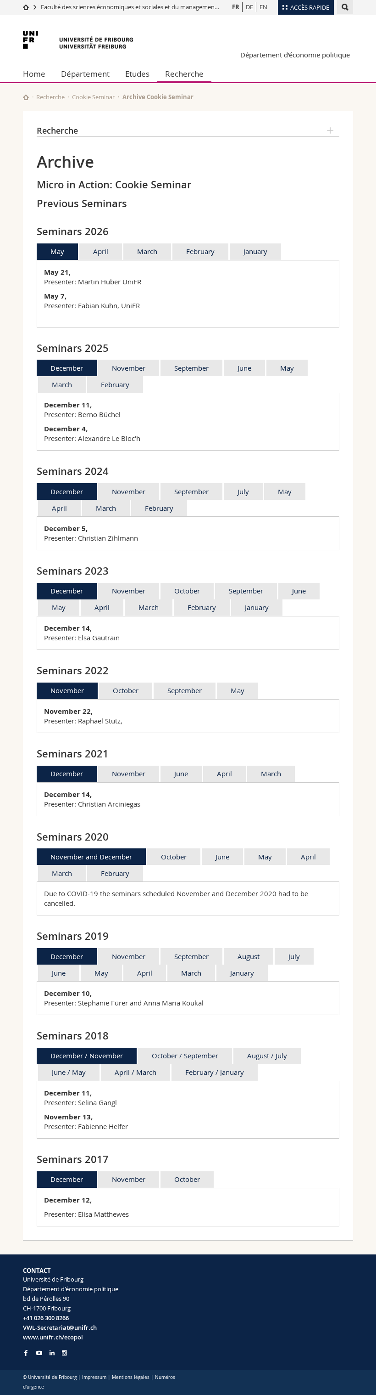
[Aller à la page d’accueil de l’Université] (78, 40)
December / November (86, 1055)
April (100, 251)
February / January (214, 1072)
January (255, 251)
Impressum (94, 1377)
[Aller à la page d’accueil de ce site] (26, 97)
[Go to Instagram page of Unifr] (64, 1353)
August (249, 956)
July (243, 491)
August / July (267, 1055)
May (57, 251)
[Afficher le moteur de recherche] (345, 7)
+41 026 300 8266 (46, 1318)
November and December (91, 856)
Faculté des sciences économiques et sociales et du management (129, 7)
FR (235, 7)
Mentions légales (130, 1377)
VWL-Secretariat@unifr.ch (60, 1327)
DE (249, 7)
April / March (135, 1072)
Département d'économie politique (295, 54)
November (128, 368)
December (66, 368)
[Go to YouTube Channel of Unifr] (39, 1353)
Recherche (184, 73)
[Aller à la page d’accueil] (26, 7)
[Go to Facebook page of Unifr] (26, 1353)
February (200, 251)
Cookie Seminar (93, 97)
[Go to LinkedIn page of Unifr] (52, 1353)
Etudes (137, 73)
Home (34, 73)
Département (85, 73)
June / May (69, 1072)
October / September (185, 1055)
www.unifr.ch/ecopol (53, 1337)
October (187, 590)
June (244, 368)
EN (263, 7)
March (147, 251)
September (191, 368)
